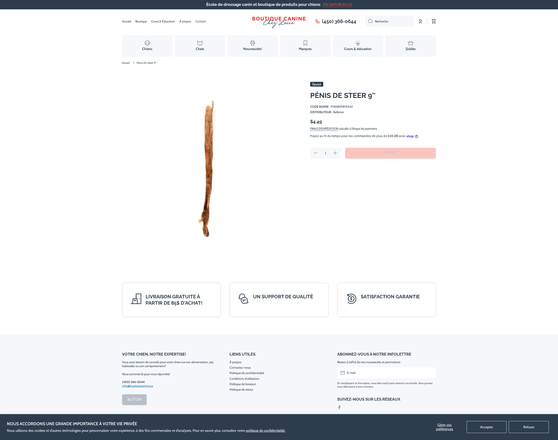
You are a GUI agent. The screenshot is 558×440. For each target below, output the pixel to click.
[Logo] (279, 21)
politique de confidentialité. (265, 430)
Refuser (528, 427)
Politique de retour (241, 389)
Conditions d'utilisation (244, 379)
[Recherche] (369, 21)
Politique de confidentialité (247, 373)
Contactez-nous (240, 367)
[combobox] (389, 21)
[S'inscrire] (430, 372)
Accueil (126, 62)
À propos (235, 362)
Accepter (486, 427)
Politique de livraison (243, 384)
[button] (434, 21)
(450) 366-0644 (339, 21)
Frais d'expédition (324, 129)
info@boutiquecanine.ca (137, 386)
